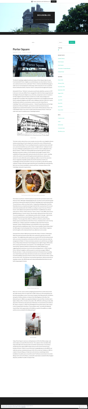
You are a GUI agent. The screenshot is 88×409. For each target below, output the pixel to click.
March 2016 (60, 80)
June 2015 (60, 99)
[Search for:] (66, 42)
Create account (61, 118)
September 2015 (61, 89)
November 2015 (61, 86)
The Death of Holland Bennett (64, 68)
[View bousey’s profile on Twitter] (58, 49)
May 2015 (60, 103)
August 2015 (60, 93)
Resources (33, 33)
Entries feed (60, 124)
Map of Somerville (23, 33)
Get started (54, 1)
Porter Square (21, 49)
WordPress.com (61, 131)
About (39, 33)
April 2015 (60, 106)
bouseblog (44, 15)
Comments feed (61, 128)
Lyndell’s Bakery (61, 58)
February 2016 (61, 83)
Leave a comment (26, 52)
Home (15, 33)
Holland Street (61, 71)
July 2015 (60, 96)
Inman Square (61, 65)
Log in (59, 121)
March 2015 (60, 109)
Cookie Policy (23, 406)
